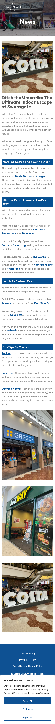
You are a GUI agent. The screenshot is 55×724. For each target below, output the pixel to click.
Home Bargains (43, 264)
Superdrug (19, 245)
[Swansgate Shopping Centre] (12, 7)
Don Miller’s (41, 303)
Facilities (7, 373)
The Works (39, 256)
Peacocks (28, 233)
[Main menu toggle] (50, 7)
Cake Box (16, 314)
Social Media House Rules (27, 666)
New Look (39, 229)
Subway (6, 303)
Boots (5, 245)
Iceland (11, 330)
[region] (27, 699)
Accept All (27, 700)
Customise (27, 709)
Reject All (27, 717)
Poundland (13, 268)
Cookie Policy (27, 653)
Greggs (40, 176)
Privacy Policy (27, 659)
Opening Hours (11, 388)
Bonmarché (9, 233)
